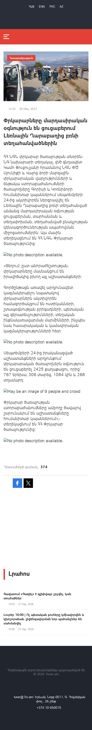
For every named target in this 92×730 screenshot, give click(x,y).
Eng (42, 6)
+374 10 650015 (49, 707)
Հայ (31, 6)
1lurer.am (52, 674)
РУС (52, 6)
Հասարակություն (21, 58)
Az (61, 6)
